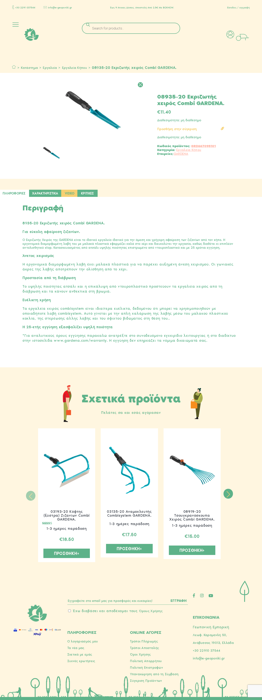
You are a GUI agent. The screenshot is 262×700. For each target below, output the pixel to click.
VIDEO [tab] (70, 193)
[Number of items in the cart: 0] (248, 37)
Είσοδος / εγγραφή (238, 7)
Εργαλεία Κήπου (74, 68)
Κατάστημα (29, 68)
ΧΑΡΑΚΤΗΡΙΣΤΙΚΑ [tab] (45, 193)
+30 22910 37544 (206, 650)
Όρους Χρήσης (151, 611)
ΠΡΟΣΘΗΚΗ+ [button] (66, 553)
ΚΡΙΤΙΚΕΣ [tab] (87, 193)
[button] (228, 493)
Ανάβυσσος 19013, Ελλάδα (213, 643)
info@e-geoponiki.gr (60, 7)
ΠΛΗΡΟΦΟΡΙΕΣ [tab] (14, 193)
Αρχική (14, 67)
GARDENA (181, 154)
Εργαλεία (50, 68)
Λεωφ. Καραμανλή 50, (210, 635)
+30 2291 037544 (25, 7)
